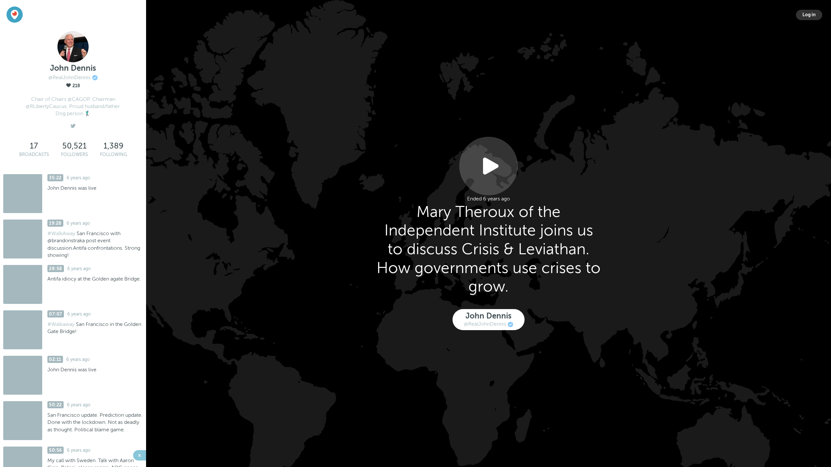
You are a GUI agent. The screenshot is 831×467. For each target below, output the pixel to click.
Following (113, 154)
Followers (74, 154)
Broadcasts (34, 154)
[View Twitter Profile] (73, 124)
